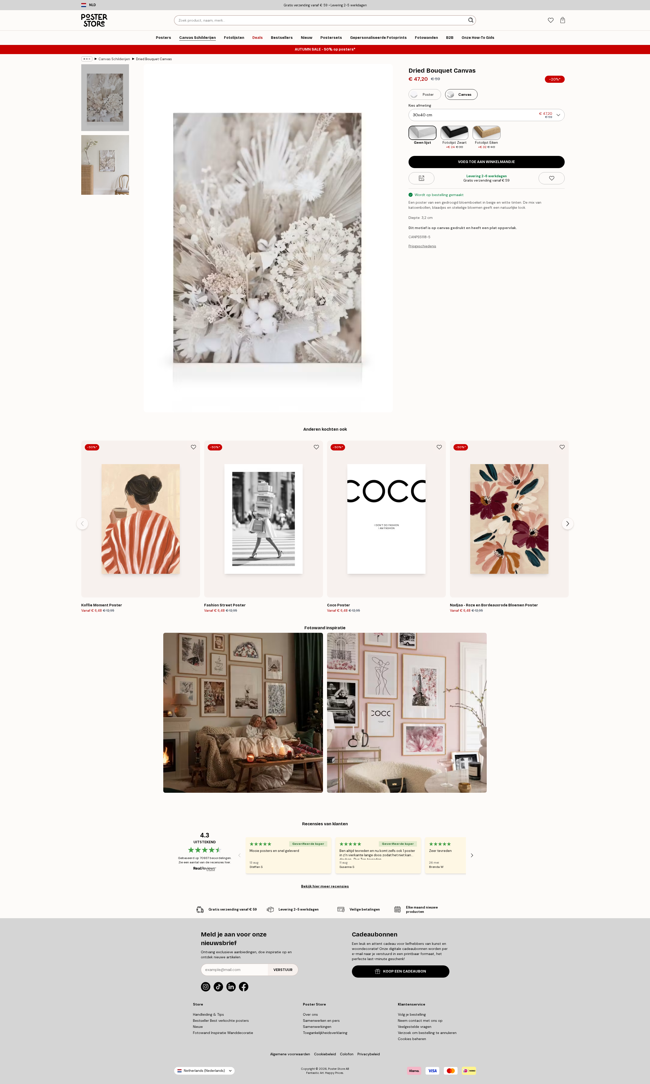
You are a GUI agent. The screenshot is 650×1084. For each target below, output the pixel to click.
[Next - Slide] (569, 137)
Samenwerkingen (317, 1026)
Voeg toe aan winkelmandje (486, 162)
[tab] (551, 20)
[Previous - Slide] (404, 137)
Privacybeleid (369, 1054)
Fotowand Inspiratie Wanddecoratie (223, 1032)
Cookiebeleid (325, 1054)
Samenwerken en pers (321, 1020)
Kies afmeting (420, 105)
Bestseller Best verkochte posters (221, 1020)
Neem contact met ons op (420, 1020)
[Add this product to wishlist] (552, 178)
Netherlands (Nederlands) (204, 1071)
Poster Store (336, 1069)
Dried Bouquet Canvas (154, 59)
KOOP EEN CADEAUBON (404, 971)
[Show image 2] (105, 165)
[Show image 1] (105, 97)
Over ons (310, 1014)
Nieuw (198, 1026)
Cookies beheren (412, 1039)
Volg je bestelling (412, 1014)
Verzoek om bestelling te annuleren (427, 1032)
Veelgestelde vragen (414, 1026)
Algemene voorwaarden (290, 1054)
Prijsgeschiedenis (422, 246)
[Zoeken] (471, 20)
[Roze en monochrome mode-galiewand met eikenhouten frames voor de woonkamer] (407, 712)
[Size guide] (422, 178)
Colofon (346, 1054)
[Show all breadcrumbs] (86, 58)
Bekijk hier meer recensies (325, 886)
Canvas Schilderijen (114, 59)
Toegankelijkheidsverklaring (325, 1032)
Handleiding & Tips (208, 1014)
